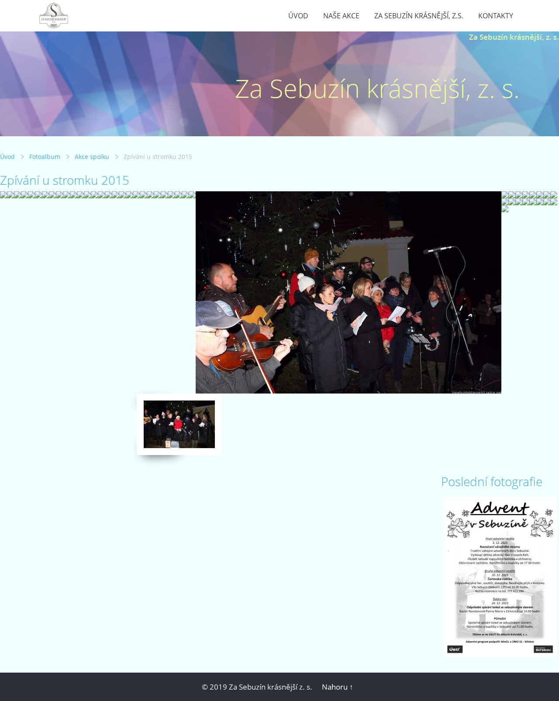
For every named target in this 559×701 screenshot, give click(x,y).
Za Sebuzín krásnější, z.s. (418, 16)
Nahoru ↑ (337, 687)
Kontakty (495, 16)
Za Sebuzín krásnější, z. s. (514, 37)
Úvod (298, 16)
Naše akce (341, 16)
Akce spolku (92, 156)
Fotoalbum (44, 156)
